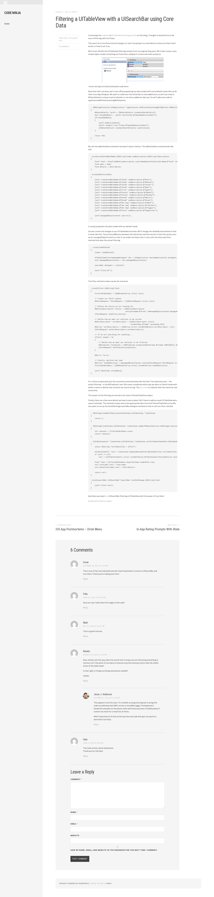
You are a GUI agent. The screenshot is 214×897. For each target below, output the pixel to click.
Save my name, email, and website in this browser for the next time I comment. (113, 850)
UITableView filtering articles (124, 35)
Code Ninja (12, 13)
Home (7, 23)
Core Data (63, 38)
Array (109, 883)
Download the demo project (100, 501)
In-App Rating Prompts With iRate (158, 529)
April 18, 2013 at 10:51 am (94, 597)
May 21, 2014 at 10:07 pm (94, 626)
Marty (74, 12)
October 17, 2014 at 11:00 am (107, 698)
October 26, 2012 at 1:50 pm (95, 566)
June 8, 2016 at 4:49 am (93, 743)
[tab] (5, 2)
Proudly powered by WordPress (74, 883)
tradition (105, 35)
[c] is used (144, 387)
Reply (85, 579)
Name (74, 812)
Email (74, 823)
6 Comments (64, 46)
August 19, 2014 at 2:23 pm (95, 655)
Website (74, 835)
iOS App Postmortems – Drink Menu (79, 529)
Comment (76, 779)
